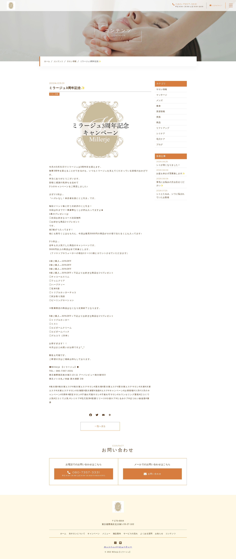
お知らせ (159, 534)
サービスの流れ (131, 534)
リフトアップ (162, 128)
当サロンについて (77, 534)
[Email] (103, 415)
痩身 (158, 106)
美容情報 (160, 111)
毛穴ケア (160, 139)
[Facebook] (91, 415)
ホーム (63, 534)
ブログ (159, 144)
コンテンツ (171, 534)
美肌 (158, 117)
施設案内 (117, 534)
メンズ (159, 100)
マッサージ (161, 95)
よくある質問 (146, 534)
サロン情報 (54, 94)
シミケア (160, 133)
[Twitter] (97, 415)
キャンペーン (94, 534)
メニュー (106, 534)
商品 (158, 122)
